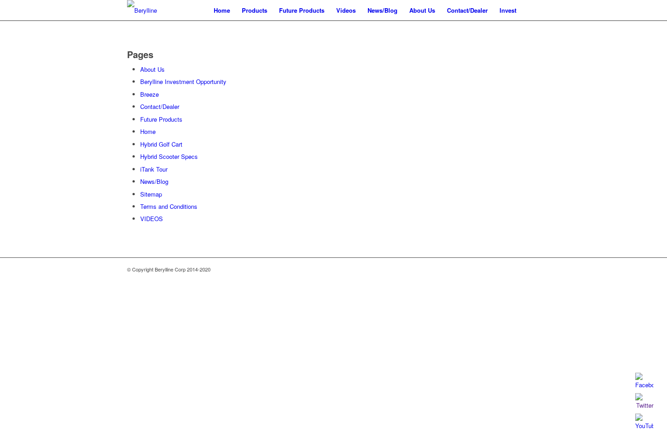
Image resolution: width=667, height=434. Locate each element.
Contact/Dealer (159, 106)
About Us (152, 69)
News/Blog (154, 181)
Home (148, 131)
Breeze (149, 94)
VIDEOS (151, 218)
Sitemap (151, 194)
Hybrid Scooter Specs (169, 156)
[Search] (531, 10)
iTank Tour (153, 169)
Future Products (161, 119)
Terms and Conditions (168, 206)
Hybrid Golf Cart (161, 144)
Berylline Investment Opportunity (183, 81)
